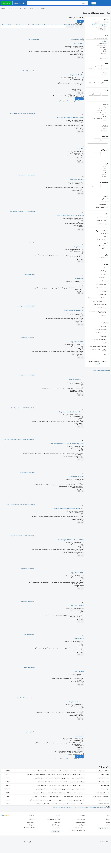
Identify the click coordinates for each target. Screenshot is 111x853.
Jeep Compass (79, 43)
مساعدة (108, 822)
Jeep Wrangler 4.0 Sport (76, 476)
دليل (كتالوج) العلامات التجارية (78, 830)
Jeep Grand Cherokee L (76, 702)
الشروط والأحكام (80, 819)
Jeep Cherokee (79, 671)
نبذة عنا (108, 819)
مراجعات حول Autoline (79, 827)
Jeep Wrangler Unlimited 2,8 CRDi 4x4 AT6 (70, 540)
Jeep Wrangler (79, 278)
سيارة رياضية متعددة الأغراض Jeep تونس (62, 807)
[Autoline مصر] (104, 3)
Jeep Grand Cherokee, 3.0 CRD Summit (71, 412)
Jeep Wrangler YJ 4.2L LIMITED (74, 310)
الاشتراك (79, 99)
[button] (82, 57)
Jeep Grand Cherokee (77, 75)
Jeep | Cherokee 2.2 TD (76, 379)
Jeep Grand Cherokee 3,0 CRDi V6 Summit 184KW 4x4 (67, 443)
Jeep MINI (80, 149)
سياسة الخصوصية (67, 101)
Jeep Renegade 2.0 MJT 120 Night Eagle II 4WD (69, 508)
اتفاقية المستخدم (58, 101)
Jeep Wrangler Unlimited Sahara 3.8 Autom (70, 117)
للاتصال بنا (107, 825)
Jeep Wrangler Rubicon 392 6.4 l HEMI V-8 (70, 215)
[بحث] (87, 3)
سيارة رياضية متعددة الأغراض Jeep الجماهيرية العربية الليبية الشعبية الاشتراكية (91, 807)
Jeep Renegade (79, 247)
